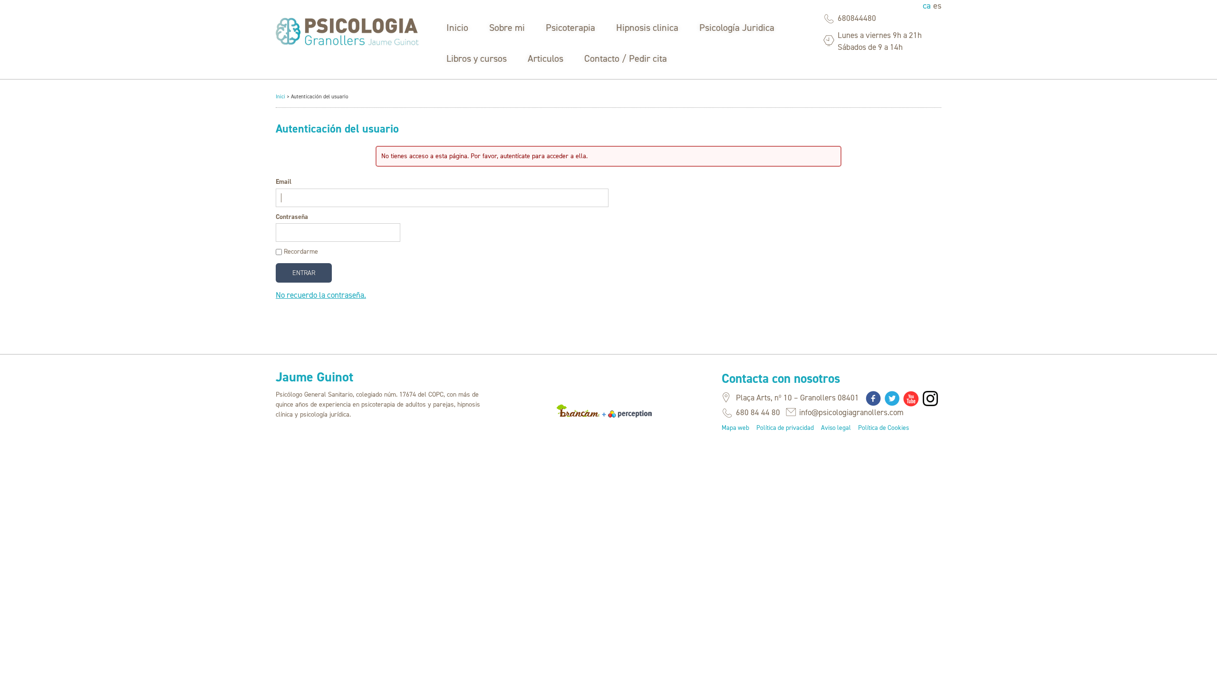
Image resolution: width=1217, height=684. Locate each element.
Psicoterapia (570, 27)
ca (928, 5)
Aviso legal (836, 427)
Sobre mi (507, 27)
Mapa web (735, 427)
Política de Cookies (883, 427)
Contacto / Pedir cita (625, 58)
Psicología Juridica (736, 27)
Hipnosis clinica (647, 27)
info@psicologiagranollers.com (851, 412)
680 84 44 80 (758, 412)
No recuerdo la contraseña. (321, 295)
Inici (280, 96)
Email (283, 181)
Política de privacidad (785, 427)
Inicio (457, 27)
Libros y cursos (476, 58)
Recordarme (301, 251)
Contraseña (292, 216)
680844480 (857, 18)
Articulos (545, 58)
